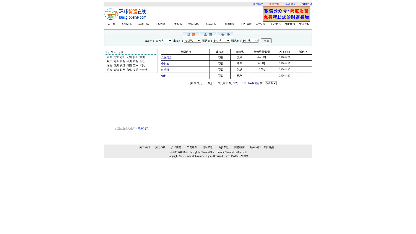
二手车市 (177, 24)
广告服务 (192, 147)
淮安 (109, 69)
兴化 (129, 69)
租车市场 (211, 24)
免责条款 (223, 147)
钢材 (163, 75)
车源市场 (143, 24)
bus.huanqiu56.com (223, 152)
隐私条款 (208, 147)
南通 (116, 61)
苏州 (122, 57)
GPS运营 (246, 24)
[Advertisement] (206, 14)
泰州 (116, 65)
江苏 (109, 57)
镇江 (109, 61)
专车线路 (160, 24)
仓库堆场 (230, 24)
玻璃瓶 (165, 69)
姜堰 (135, 69)
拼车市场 (193, 24)
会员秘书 (258, 4)
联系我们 (143, 128)
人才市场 (261, 24)
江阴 (122, 61)
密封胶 (165, 63)
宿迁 (142, 61)
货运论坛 (304, 24)
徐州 (129, 61)
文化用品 (166, 57)
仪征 (122, 65)
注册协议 (160, 147)
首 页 (111, 24)
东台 (109, 65)
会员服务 (176, 147)
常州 (142, 57)
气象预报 (290, 24)
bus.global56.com (199, 152)
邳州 (122, 69)
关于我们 (144, 147)
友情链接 (268, 147)
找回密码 (307, 4)
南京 (116, 57)
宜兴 (135, 65)
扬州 (135, 57)
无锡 (129, 57)
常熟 (142, 65)
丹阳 (129, 65)
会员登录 (290, 4)
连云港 (143, 69)
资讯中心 (275, 24)
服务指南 (239, 147)
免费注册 (274, 4)
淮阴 (135, 61)
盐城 (116, 69)
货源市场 (127, 24)
